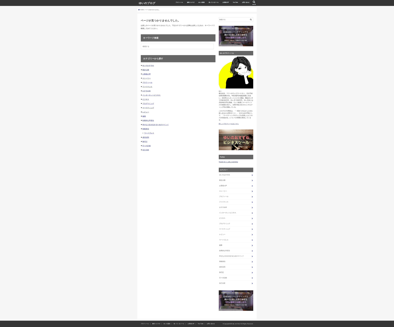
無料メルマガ (190, 2)
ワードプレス (149, 133)
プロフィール (179, 2)
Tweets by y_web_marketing (228, 162)
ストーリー (146, 78)
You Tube (235, 2)
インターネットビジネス (151, 95)
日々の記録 (146, 146)
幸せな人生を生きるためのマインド (155, 125)
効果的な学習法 (148, 120)
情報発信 (145, 129)
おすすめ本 (146, 91)
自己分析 (145, 150)
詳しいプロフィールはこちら (229, 124)
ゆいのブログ (147, 3)
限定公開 (145, 70)
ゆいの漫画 (201, 2)
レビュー (145, 112)
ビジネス (145, 99)
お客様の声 (226, 2)
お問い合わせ (245, 2)
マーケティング (148, 108)
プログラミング (148, 103)
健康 (144, 116)
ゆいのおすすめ (148, 65)
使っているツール (214, 2)
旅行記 (144, 141)
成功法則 (145, 137)
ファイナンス (147, 87)
